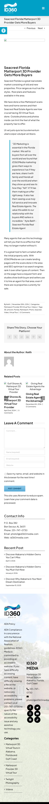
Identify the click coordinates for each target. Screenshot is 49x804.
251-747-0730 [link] (19, 530)
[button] (6, 398)
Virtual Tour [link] (13, 312)
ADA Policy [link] (9, 623)
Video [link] (6, 312)
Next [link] (40, 28)
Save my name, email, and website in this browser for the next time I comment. (24, 477)
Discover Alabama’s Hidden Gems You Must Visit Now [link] (23, 568)
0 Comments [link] (25, 312)
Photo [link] (31, 310)
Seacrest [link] (38, 310)
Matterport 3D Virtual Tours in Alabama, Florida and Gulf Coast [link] (13, 751)
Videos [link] (34, 307)
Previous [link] (31, 28)
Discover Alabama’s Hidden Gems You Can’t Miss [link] (23, 556)
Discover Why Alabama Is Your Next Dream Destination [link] (24, 580)
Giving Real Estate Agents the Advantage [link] (34, 397)
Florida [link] (16, 310)
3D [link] (5, 310)
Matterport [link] (24, 310)
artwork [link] (10, 310)
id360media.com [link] (19, 537)
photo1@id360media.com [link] (25, 533)
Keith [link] (8, 304)
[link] (3, 30)
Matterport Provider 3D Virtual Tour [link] (17, 307)
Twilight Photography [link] (12, 781)
